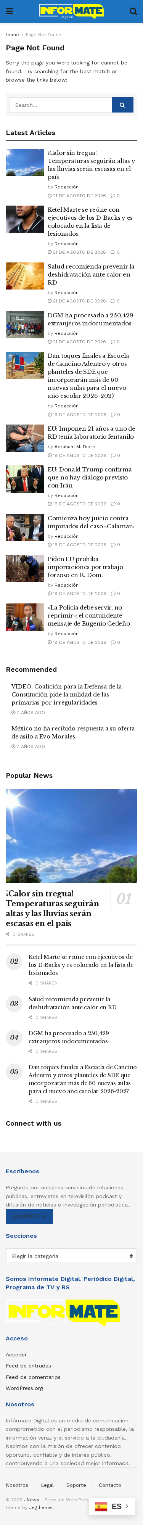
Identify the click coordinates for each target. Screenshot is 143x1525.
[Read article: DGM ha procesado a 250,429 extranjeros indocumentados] (25, 325)
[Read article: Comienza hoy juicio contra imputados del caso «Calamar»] (25, 528)
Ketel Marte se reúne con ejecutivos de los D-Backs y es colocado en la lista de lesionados (81, 965)
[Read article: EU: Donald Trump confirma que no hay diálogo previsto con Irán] (25, 479)
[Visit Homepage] (71, 11)
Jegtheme (40, 1507)
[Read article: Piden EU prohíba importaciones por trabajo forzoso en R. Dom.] (25, 568)
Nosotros (17, 1485)
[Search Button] (133, 11)
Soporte (76, 1485)
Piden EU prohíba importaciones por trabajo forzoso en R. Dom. (85, 567)
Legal (47, 1485)
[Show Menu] (9, 11)
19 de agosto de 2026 (78, 414)
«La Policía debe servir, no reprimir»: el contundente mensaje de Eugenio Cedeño (89, 615)
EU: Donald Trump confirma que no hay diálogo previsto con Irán (90, 477)
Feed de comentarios (33, 1377)
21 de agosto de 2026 (78, 195)
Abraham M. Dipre (75, 446)
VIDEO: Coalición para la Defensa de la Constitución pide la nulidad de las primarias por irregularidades (66, 694)
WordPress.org (24, 1388)
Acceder (16, 1354)
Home (12, 34)
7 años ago (30, 712)
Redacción (67, 187)
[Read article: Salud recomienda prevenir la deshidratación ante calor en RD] (25, 276)
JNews (31, 1499)
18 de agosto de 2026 (78, 642)
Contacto (29, 1216)
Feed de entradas (28, 1366)
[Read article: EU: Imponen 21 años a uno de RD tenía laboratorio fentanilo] (25, 438)
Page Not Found (43, 34)
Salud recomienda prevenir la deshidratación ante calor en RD (91, 274)
